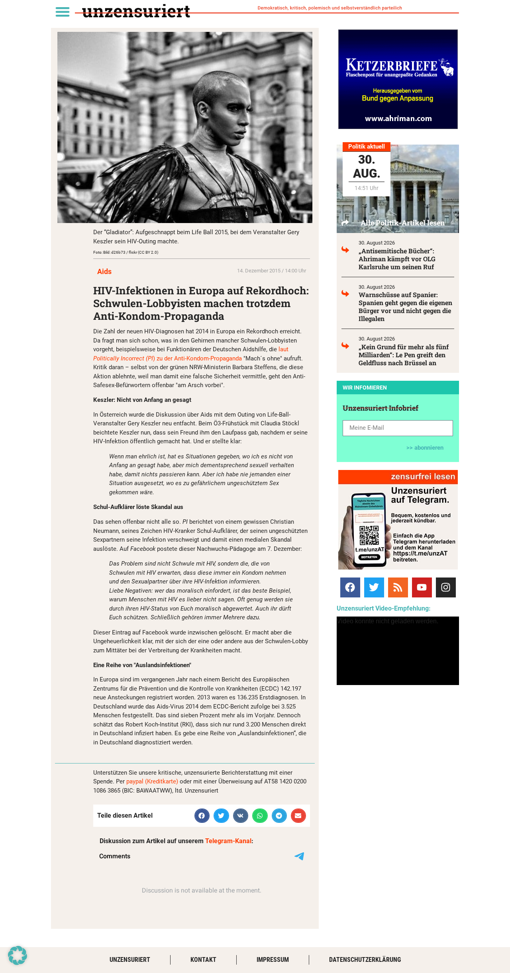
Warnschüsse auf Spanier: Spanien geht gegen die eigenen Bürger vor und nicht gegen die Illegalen (405, 306)
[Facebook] (350, 587)
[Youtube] (422, 587)
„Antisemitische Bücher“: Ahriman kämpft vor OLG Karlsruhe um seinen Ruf (397, 259)
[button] (62, 11)
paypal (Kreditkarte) (152, 781)
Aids (104, 271)
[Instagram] (446, 587)
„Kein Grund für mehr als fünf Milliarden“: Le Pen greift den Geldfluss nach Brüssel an (404, 355)
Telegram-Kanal (228, 841)
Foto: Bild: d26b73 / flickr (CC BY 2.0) (125, 252)
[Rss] (398, 587)
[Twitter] (374, 587)
